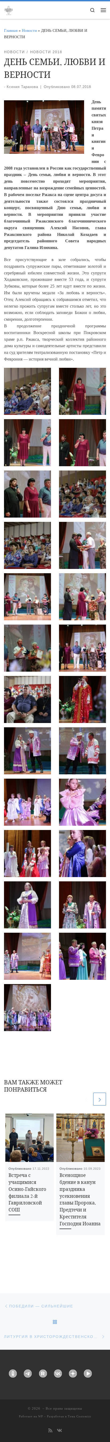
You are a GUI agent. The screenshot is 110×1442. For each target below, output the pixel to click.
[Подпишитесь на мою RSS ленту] (50, 1431)
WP (40, 1416)
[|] (8, 9)
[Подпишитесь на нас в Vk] (59, 1431)
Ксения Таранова (22, 87)
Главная (11, 30)
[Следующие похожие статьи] (99, 1099)
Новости (29, 30)
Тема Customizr (79, 1416)
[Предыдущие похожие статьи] (85, 1099)
